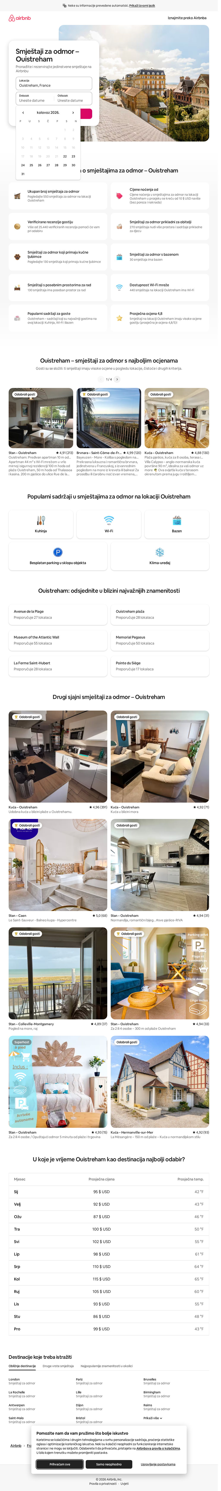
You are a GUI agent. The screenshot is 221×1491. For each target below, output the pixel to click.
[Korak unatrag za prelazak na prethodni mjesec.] (23, 112)
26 (39, 165)
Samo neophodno (109, 1464)
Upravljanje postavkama (158, 1464)
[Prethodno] (101, 379)
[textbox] (35, 100)
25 (31, 165)
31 (22, 174)
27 (48, 165)
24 (23, 165)
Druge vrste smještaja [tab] (58, 1366)
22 (65, 156)
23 (73, 156)
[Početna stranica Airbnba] (20, 18)
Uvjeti (125, 1484)
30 (73, 165)
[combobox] (54, 85)
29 (65, 165)
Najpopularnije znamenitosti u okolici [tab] (107, 1366)
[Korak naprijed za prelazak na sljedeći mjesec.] (73, 112)
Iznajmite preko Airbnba (187, 18)
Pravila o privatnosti (103, 1484)
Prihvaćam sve (59, 1464)
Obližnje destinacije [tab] (22, 1366)
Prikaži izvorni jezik (142, 6)
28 (56, 165)
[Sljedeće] (117, 379)
